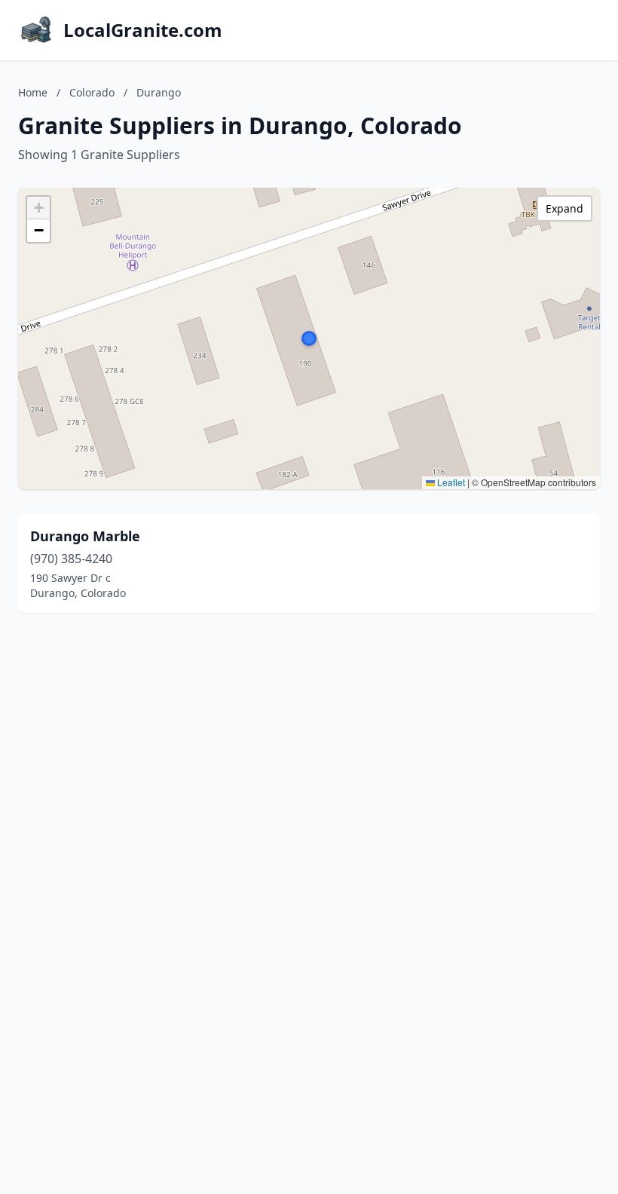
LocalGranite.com (142, 30)
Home (32, 92)
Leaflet (450, 482)
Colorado (92, 92)
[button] (309, 338)
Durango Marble (85, 536)
